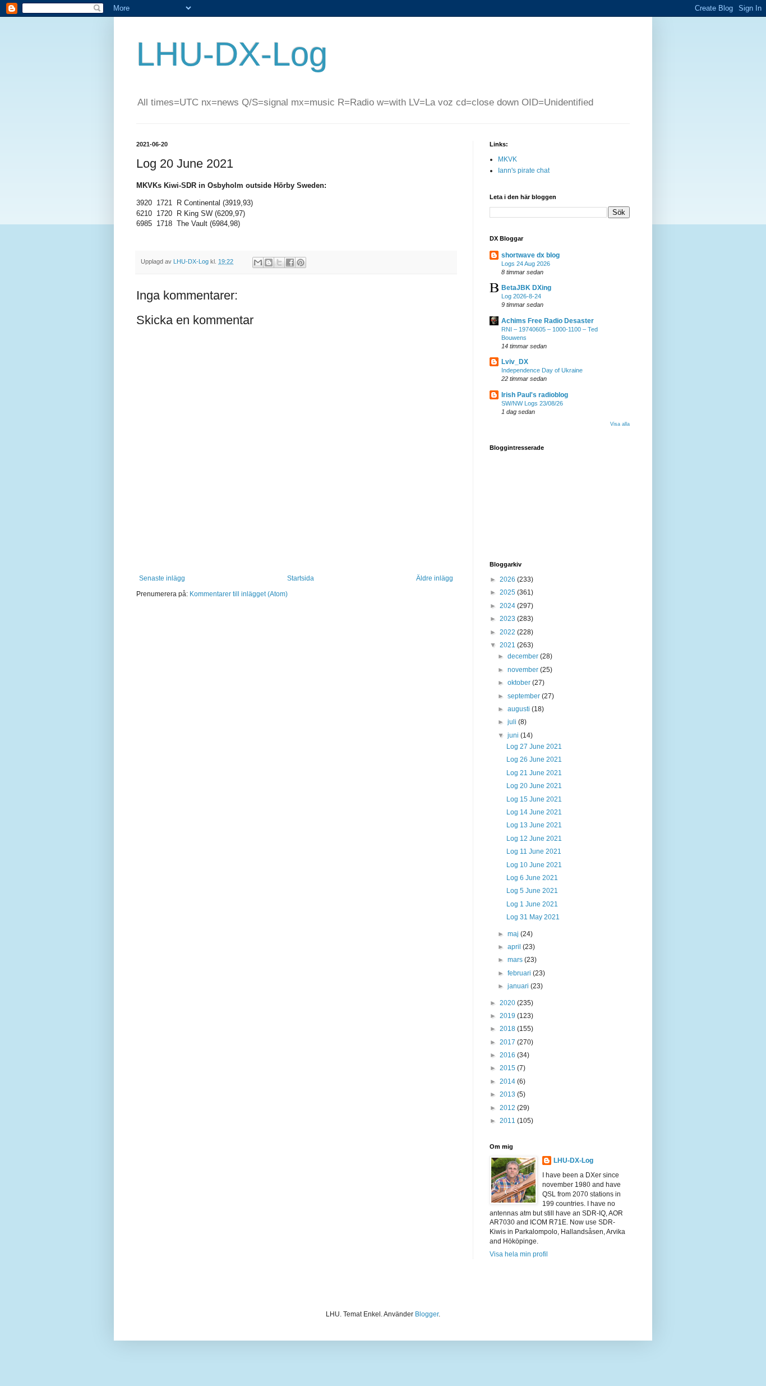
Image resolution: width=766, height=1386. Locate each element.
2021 (508, 645)
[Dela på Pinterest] (300, 262)
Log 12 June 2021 (534, 838)
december (523, 656)
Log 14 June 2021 (534, 812)
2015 (508, 1068)
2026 (508, 579)
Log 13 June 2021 (534, 825)
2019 (508, 1016)
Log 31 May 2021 (533, 917)
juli (512, 722)
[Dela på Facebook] (290, 262)
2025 (508, 592)
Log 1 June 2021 (532, 904)
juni (513, 735)
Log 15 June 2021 (534, 799)
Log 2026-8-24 (521, 296)
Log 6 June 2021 (532, 878)
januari (518, 986)
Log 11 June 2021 (533, 851)
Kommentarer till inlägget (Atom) (239, 594)
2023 (508, 619)
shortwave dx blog (530, 255)
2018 (508, 1029)
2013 (508, 1094)
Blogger (427, 1314)
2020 (508, 1003)
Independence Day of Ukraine (542, 370)
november (523, 670)
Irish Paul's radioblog (534, 395)
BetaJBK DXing (526, 288)
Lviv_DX (514, 362)
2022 (508, 632)
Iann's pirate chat (524, 170)
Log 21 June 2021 (534, 773)
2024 (508, 606)
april (515, 947)
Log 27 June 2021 (534, 746)
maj (513, 934)
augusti (519, 709)
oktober (519, 683)
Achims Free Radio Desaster (547, 321)
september (524, 696)
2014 (508, 1081)
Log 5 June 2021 (532, 891)
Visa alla (620, 424)
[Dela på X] (279, 262)
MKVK (507, 159)
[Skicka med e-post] (258, 262)
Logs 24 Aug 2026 (525, 263)
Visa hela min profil (519, 1254)
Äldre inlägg (434, 578)
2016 (508, 1055)
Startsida (300, 578)
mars (515, 960)
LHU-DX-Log (231, 54)
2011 (508, 1121)
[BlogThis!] (268, 262)
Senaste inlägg (162, 578)
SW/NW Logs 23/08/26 (532, 403)
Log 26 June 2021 (534, 759)
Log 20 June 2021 (534, 786)
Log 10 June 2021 (534, 865)
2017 (508, 1042)
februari (520, 973)
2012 (508, 1108)
